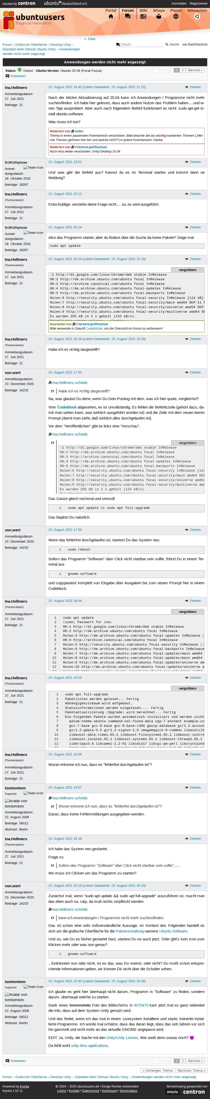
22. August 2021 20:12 (65, 194)
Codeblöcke (94, 329)
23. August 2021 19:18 (65, 839)
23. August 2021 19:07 (65, 788)
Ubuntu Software (173, 931)
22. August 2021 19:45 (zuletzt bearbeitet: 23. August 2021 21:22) (97, 87)
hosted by (10, 4)
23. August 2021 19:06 (65, 754)
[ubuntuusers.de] (35, 21)
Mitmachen (197, 10)
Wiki (143, 10)
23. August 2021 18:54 (65, 601)
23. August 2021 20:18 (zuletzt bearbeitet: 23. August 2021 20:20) (97, 886)
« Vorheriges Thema (157, 1071)
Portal (111, 10)
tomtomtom (15, 788)
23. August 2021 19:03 (65, 678)
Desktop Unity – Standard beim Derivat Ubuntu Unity (89, 1077)
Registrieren (198, 4)
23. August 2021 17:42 (65, 372)
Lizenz (61, 1091)
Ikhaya (159, 10)
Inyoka (24, 1087)
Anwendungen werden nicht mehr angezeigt (164, 1077)
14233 (23, 390)
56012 (23, 823)
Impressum (109, 1091)
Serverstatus (128, 1091)
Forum (128, 10)
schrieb (81, 383)
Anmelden (179, 4)
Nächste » (195, 70)
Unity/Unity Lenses (122, 1038)
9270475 (141, 1005)
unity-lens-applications (89, 1046)
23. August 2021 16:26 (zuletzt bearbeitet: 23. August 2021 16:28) (97, 339)
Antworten (17, 76)
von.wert (12, 372)
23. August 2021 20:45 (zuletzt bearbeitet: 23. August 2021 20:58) (97, 981)
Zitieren (195, 87)
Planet (176, 10)
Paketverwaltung (130, 931)
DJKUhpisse (16, 162)
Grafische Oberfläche (31, 45)
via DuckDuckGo (194, 44)
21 (21, 105)
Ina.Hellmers (16, 87)
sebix (79, 131)
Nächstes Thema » (191, 1071)
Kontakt (74, 1091)
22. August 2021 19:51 (65, 162)
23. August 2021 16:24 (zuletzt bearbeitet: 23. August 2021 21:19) (97, 259)
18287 (23, 185)
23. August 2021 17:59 (65, 530)
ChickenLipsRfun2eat (91, 147)
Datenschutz (90, 1091)
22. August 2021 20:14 (65, 227)
